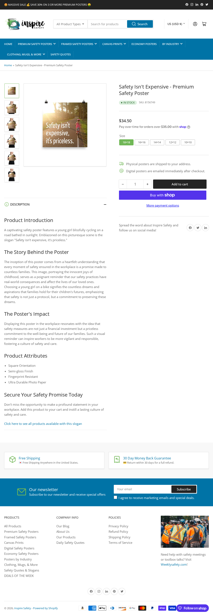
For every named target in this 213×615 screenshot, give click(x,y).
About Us (62, 531)
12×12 (172, 142)
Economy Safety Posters (21, 553)
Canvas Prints (112, 44)
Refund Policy (118, 531)
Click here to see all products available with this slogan (43, 424)
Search (142, 24)
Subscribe (184, 489)
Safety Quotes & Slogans (21, 570)
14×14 (157, 142)
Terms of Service (120, 542)
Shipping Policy (119, 537)
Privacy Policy (118, 526)
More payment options (162, 205)
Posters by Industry (18, 559)
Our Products (66, 537)
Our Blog (62, 526)
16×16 (141, 142)
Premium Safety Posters (35, 44)
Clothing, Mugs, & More (24, 54)
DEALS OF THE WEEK (19, 576)
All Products (12, 526)
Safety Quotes (61, 54)
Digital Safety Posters (19, 548)
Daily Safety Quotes (70, 542)
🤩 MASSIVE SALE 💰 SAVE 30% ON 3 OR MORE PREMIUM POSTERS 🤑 (47, 4)
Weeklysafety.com (174, 564)
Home (8, 44)
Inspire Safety (22, 608)
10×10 (188, 142)
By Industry (170, 44)
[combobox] (121, 24)
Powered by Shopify (45, 608)
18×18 (126, 142)
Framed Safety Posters (77, 44)
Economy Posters (144, 44)
